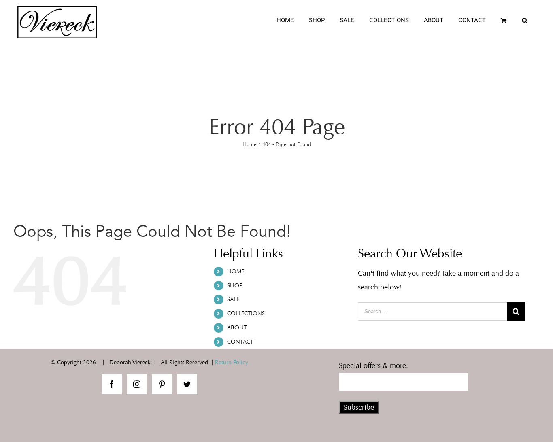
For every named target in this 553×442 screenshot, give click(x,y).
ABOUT (237, 327)
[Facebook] (112, 384)
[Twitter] (187, 384)
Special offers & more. (373, 365)
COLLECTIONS (246, 313)
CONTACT (240, 341)
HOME (235, 271)
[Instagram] (137, 384)
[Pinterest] (162, 384)
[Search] (525, 20)
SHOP (234, 285)
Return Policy (231, 362)
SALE (233, 299)
